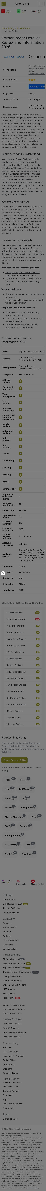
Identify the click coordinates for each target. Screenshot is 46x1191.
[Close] (3, 573)
